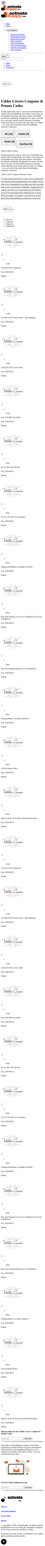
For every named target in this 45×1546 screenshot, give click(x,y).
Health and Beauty (18, 35)
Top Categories (12, 30)
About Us (4, 1507)
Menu (4, 56)
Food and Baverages (18, 45)
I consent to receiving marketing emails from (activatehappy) (23, 1441)
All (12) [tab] (9, 220)
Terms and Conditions (8, 1511)
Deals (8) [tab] (9, 224)
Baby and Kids (16, 41)
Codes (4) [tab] (9, 222)
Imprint (3, 1520)
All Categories (16, 50)
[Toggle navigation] (3, 3)
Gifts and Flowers (17, 43)
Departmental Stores (18, 37)
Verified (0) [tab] (10, 226)
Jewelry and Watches (19, 48)
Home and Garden (18, 39)
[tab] (7, 134)
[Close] (2, 20)
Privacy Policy (6, 1516)
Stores (8, 26)
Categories (10, 67)
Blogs (8, 24)
